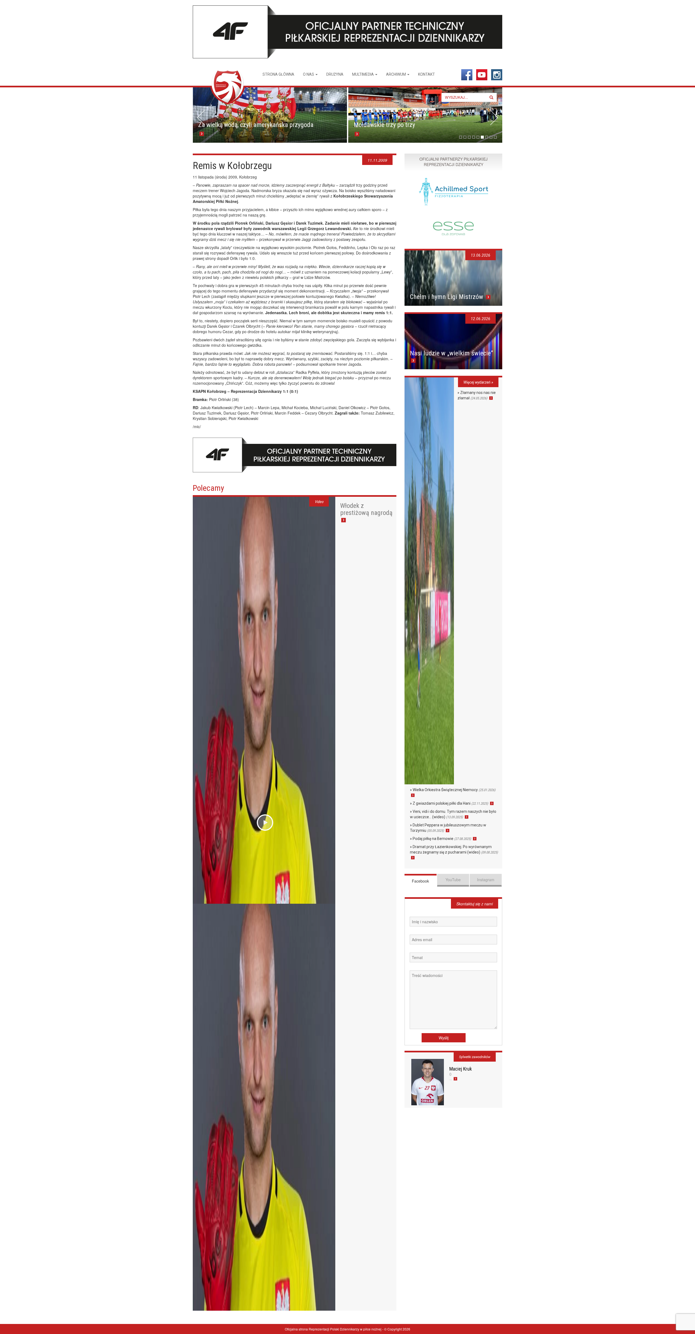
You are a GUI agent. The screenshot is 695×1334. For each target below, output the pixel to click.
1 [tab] (460, 137)
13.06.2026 (480, 255)
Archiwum (396, 74)
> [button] (494, 117)
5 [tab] (477, 137)
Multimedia (363, 74)
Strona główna (278, 74)
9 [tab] (495, 137)
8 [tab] (490, 137)
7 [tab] (486, 137)
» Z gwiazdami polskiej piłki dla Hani (449, 803)
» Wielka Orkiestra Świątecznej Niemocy (452, 790)
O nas (309, 74)
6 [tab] (482, 137)
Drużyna (334, 74)
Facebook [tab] (420, 881)
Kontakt (426, 74)
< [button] (200, 117)
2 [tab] (464, 137)
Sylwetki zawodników (474, 1057)
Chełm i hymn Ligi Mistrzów (447, 297)
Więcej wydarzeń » (478, 382)
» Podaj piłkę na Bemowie (440, 838)
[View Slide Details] (270, 115)
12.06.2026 (480, 319)
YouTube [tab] (453, 879)
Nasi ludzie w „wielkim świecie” (451, 353)
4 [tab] (473, 137)
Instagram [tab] (485, 879)
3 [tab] (469, 137)
